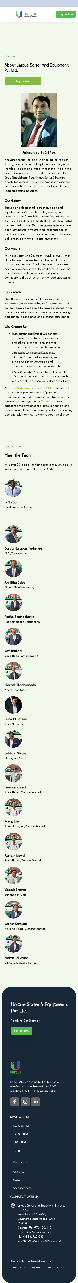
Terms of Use (53, 1267)
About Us (18, 1171)
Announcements (22, 1187)
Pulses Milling (21, 1133)
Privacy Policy (19, 1267)
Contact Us (20, 1162)
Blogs (16, 1179)
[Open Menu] (8, 14)
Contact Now (21, 1031)
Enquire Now (65, 14)
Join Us (17, 1151)
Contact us (48, 401)
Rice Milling (20, 1141)
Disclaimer (36, 1267)
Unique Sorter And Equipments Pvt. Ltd (31, 388)
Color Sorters (21, 1125)
